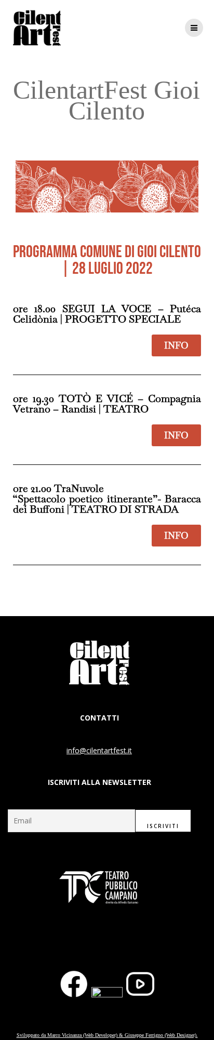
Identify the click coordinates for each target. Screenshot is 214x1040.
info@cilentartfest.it (99, 750)
